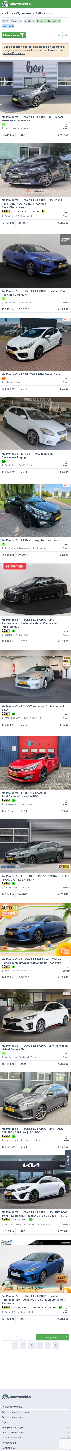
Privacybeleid (9, 1442)
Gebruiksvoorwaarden (13, 1432)
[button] (68, 1161)
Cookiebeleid (9, 1447)
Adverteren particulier (13, 1417)
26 (56, 1345)
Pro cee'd (13, 13)
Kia (4, 13)
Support (6, 1422)
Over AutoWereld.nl (12, 1406)
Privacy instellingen (12, 1437)
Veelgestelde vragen (13, 1427)
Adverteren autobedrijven (15, 1412)
